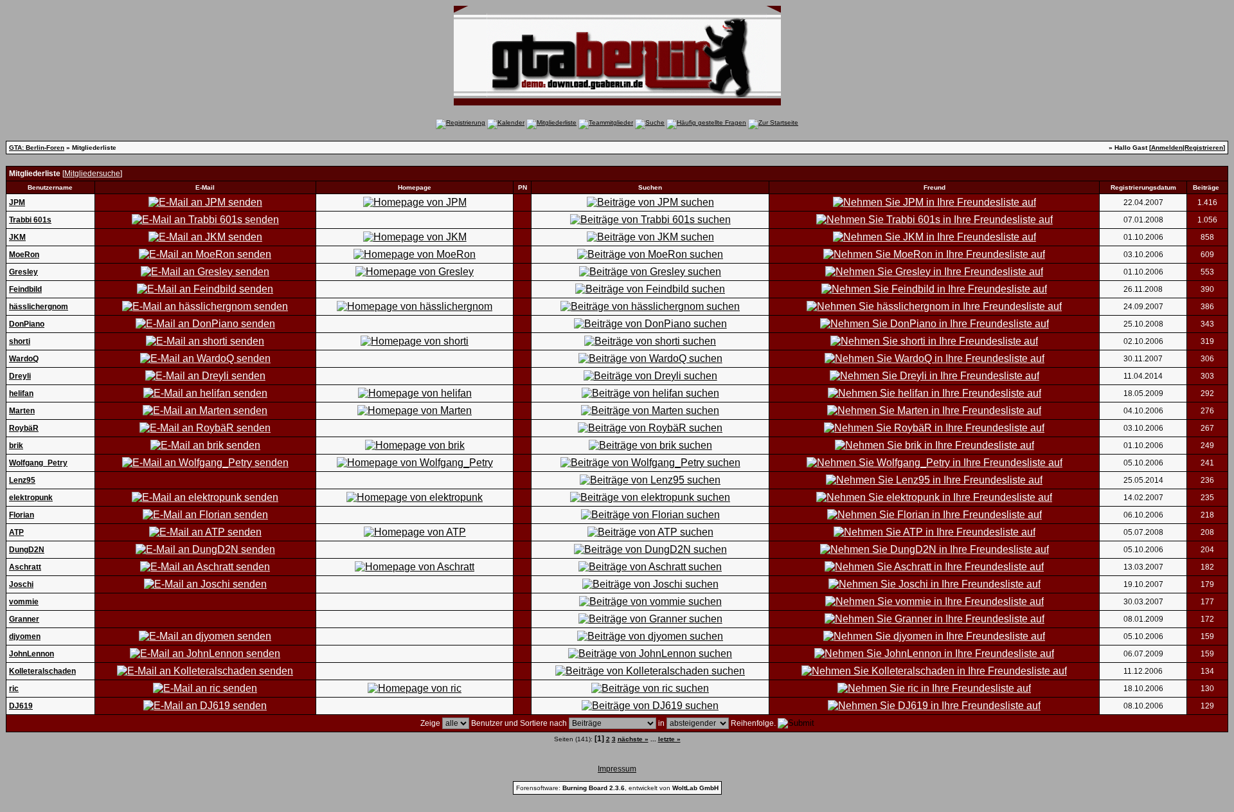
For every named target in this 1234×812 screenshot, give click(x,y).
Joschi (21, 584)
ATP (16, 532)
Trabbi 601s (30, 219)
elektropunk (31, 497)
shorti (19, 341)
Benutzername (50, 187)
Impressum (617, 768)
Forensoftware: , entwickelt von (617, 787)
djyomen (24, 636)
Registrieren (1204, 147)
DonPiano (26, 324)
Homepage (414, 187)
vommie (24, 601)
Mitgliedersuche (92, 173)
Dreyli (20, 376)
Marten (22, 410)
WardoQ (24, 358)
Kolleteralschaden (42, 671)
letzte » (669, 739)
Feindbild (25, 289)
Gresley (23, 271)
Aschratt (25, 567)
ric (14, 688)
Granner (24, 619)
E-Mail (205, 187)
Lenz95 (22, 480)
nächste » (633, 739)
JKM (17, 237)
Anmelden (1167, 147)
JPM (17, 202)
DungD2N (26, 549)
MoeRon (24, 254)
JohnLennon (31, 653)
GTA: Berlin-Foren (36, 147)
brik (16, 445)
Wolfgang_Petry (38, 462)
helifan (21, 393)
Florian (21, 514)
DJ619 (21, 705)
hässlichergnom (38, 306)
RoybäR (24, 428)
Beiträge (1206, 187)
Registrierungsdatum (1143, 187)
